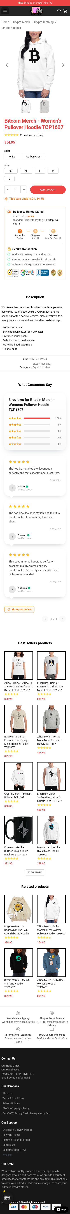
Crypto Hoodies (11, 27)
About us (8, 1093)
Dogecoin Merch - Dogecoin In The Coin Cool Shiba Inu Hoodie (16, 930)
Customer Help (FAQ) (14, 1149)
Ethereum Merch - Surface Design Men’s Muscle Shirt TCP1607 (49, 797)
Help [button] (63, 1209)
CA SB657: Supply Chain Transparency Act (26, 1113)
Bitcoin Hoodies (41, 363)
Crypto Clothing (44, 22)
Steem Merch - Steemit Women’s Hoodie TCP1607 (16, 984)
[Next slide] (63, 65)
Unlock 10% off (7, 1198)
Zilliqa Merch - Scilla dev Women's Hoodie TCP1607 (50, 984)
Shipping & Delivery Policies (17, 1129)
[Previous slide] (7, 65)
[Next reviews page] (62, 619)
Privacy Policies (11, 1103)
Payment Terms (11, 1134)
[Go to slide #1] (25, 106)
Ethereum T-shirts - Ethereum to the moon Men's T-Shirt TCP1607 (50, 687)
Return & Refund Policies (16, 1139)
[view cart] (65, 11)
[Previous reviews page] (45, 619)
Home (5, 22)
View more (35, 872)
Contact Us (9, 1144)
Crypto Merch (21, 22)
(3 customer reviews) (31, 135)
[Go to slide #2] (44, 106)
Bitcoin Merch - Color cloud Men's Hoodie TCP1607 (48, 851)
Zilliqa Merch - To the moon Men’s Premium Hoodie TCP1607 (49, 740)
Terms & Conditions (13, 1098)
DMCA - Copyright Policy (16, 1108)
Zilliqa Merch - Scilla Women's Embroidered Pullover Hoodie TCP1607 (51, 930)
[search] (59, 11)
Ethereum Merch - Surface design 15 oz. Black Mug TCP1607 (16, 851)
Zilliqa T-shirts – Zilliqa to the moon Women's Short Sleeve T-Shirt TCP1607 (18, 687)
